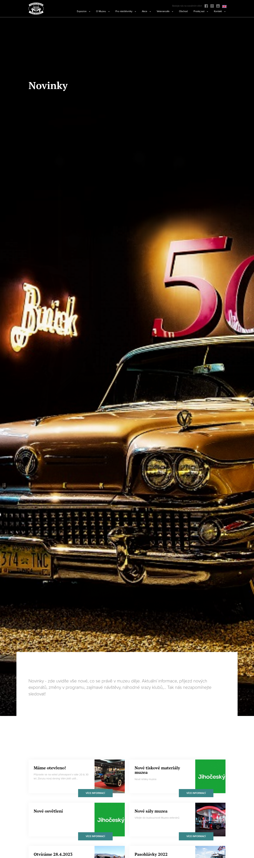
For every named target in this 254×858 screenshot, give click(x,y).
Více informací (95, 793)
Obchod (183, 11)
